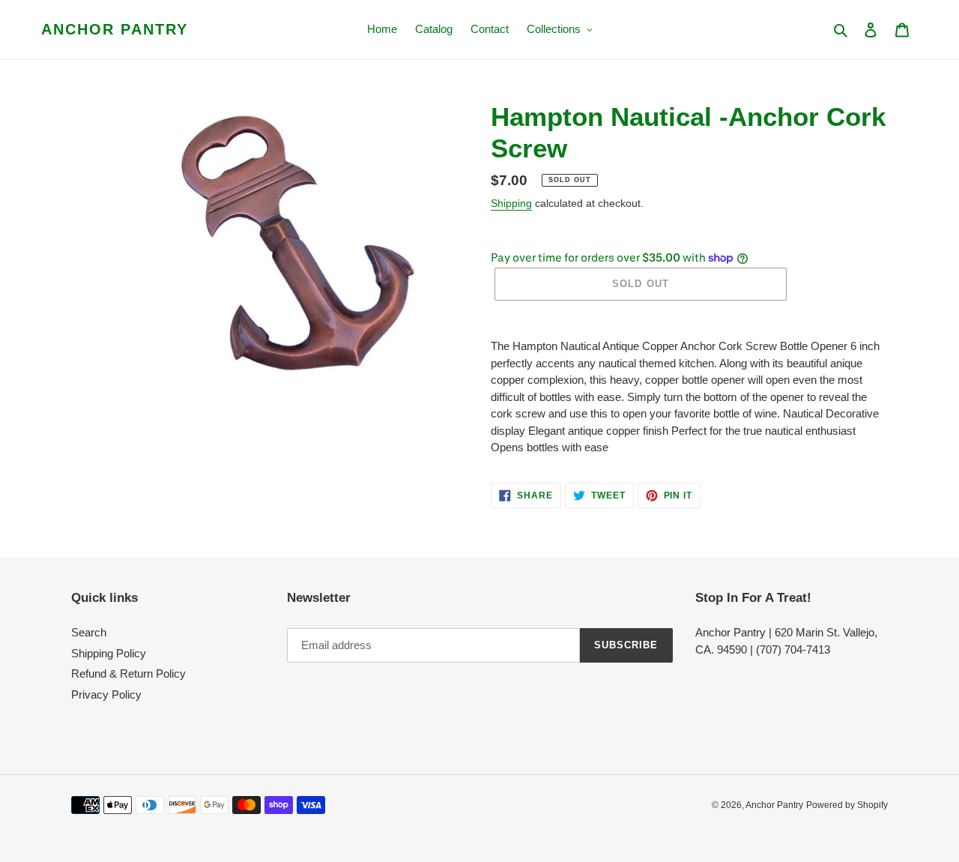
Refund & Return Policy (128, 673)
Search (88, 632)
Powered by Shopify (847, 805)
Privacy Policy (106, 694)
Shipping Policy (108, 653)
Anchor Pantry (114, 29)
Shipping (511, 203)
